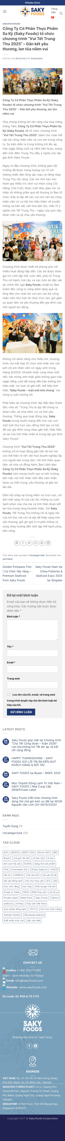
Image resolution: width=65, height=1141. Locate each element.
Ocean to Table (11, 892)
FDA (6, 869)
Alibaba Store (32, 2)
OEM (25, 892)
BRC (55, 852)
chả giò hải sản (21, 858)
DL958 (27, 863)
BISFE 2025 (29, 852)
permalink (8, 559)
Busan (7, 858)
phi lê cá (54, 892)
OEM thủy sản (38, 892)
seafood (8, 903)
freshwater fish (20, 869)
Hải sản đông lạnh (13, 881)
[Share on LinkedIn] (48, 543)
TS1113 (33, 909)
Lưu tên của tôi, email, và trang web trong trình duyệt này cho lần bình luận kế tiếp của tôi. (32, 700)
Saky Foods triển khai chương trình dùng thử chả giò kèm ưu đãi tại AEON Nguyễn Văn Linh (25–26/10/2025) (37, 801)
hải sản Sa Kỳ (50, 875)
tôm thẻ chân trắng (50, 909)
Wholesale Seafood (34, 915)
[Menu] (5, 11)
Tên (10, 646)
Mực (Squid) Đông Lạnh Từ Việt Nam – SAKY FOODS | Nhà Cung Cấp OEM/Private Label (37, 786)
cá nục (50, 858)
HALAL (7, 875)
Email (11, 662)
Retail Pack (26, 898)
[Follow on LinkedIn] (35, 1046)
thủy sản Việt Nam (36, 903)
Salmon (55, 898)
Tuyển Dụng (10, 826)
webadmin (36, 58)
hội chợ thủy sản (35, 881)
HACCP (55, 869)
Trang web (13, 678)
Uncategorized (11, 24)
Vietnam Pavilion (12, 915)
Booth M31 (44, 852)
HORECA (19, 875)
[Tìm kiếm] (61, 13)
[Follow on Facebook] (29, 1046)
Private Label (10, 898)
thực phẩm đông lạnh (15, 909)
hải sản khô (33, 875)
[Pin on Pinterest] (42, 543)
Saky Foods (42, 898)
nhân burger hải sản (45, 886)
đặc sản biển (33, 920)
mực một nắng (11, 886)
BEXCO (15, 852)
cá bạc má (38, 858)
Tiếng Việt (54, 11)
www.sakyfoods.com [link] (33, 987)
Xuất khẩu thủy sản (14, 920)
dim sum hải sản (12, 863)
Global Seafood (39, 869)
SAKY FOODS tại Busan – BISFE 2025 (36, 773)
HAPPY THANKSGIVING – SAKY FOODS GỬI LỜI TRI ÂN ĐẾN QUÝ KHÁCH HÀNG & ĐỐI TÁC (34, 761)
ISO (55, 881)
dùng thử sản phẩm (44, 863)
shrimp (19, 903)
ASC (6, 852)
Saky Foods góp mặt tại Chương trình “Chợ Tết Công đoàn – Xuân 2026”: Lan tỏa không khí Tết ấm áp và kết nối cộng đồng (36, 745)
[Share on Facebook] (23, 543)
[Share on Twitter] (29, 543)
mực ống (26, 886)
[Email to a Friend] (35, 543)
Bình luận (13, 616)
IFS (48, 881)
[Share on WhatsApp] (17, 543)
